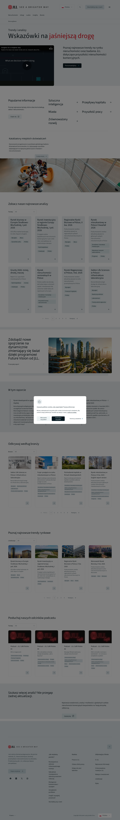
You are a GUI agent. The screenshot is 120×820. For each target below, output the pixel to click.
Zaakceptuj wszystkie (58, 419)
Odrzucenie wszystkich (43, 419)
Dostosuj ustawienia (76, 419)
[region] (60, 410)
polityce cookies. (72, 412)
